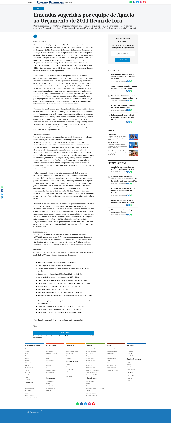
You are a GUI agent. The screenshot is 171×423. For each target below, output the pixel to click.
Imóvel (89, 346)
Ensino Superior (50, 351)
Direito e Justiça (29, 388)
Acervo (68, 2)
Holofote (27, 372)
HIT (67, 371)
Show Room (89, 363)
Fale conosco (49, 375)
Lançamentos (89, 356)
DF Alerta (129, 348)
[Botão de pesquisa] (34, 2)
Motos (108, 363)
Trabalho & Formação (51, 353)
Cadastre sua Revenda (112, 370)
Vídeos (108, 360)
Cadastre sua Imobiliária (92, 375)
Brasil (26, 356)
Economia (27, 358)
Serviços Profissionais (91, 393)
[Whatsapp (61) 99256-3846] (130, 3)
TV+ (67, 374)
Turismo (27, 377)
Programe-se (69, 367)
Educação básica (50, 348)
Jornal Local (130, 351)
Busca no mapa (90, 353)
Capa (26, 348)
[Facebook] (134, 3)
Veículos (88, 386)
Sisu (47, 367)
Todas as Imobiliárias (91, 372)
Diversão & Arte (29, 363)
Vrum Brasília (130, 356)
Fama (67, 348)
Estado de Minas (131, 375)
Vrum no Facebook (111, 365)
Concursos (50, 378)
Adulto (88, 390)
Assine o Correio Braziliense (32, 397)
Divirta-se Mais (72, 361)
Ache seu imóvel (90, 348)
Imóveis (88, 383)
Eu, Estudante (51, 346)
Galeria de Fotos (90, 367)
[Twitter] (2, 195)
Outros (130, 373)
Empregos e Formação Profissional (95, 388)
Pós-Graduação (50, 372)
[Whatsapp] (2, 188)
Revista (129, 364)
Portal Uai (129, 378)
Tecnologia (28, 375)
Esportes (27, 365)
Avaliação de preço (111, 358)
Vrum (109, 346)
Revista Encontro (134, 359)
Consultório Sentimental (72, 351)
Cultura (48, 363)
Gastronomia (69, 353)
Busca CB (27, 393)
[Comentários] (2, 198)
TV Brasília (131, 346)
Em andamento (49, 386)
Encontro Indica (131, 369)
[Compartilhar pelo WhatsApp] (131, 81)
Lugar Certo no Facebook (92, 370)
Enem (47, 358)
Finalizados (48, 390)
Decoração (89, 365)
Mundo (27, 360)
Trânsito (27, 379)
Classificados (91, 378)
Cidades (27, 351)
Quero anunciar (90, 381)
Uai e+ (128, 380)
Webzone (68, 356)
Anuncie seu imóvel (91, 351)
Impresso (29, 383)
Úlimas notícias (90, 358)
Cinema (68, 364)
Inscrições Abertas (50, 388)
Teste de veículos (111, 356)
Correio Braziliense (33, 346)
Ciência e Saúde (29, 367)
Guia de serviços (90, 360)
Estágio (48, 356)
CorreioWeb (71, 346)
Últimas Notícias (50, 360)
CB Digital (28, 390)
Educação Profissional (51, 370)
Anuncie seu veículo (112, 351)
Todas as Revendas (111, 367)
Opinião (27, 370)
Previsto (48, 383)
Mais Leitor (69, 376)
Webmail (68, 358)
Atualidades (130, 367)
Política (27, 353)
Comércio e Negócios (91, 395)
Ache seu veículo (111, 348)
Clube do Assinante (30, 395)
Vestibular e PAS (50, 365)
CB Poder (129, 353)
